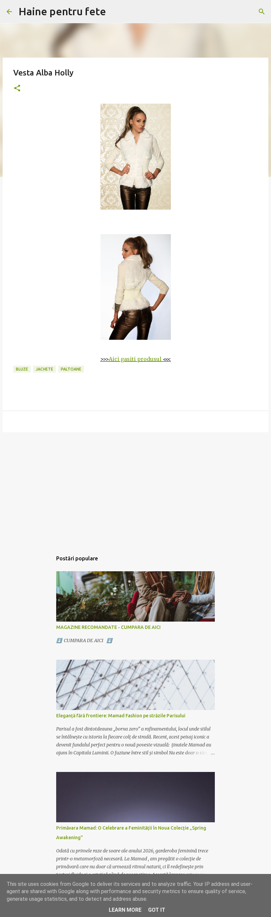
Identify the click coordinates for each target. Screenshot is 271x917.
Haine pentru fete (62, 11)
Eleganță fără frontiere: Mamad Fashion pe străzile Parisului (120, 715)
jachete (44, 369)
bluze (22, 369)
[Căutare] (262, 12)
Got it (156, 910)
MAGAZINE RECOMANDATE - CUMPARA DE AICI (108, 627)
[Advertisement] (135, 488)
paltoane (71, 369)
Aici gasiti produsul (135, 359)
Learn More (125, 910)
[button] (17, 88)
